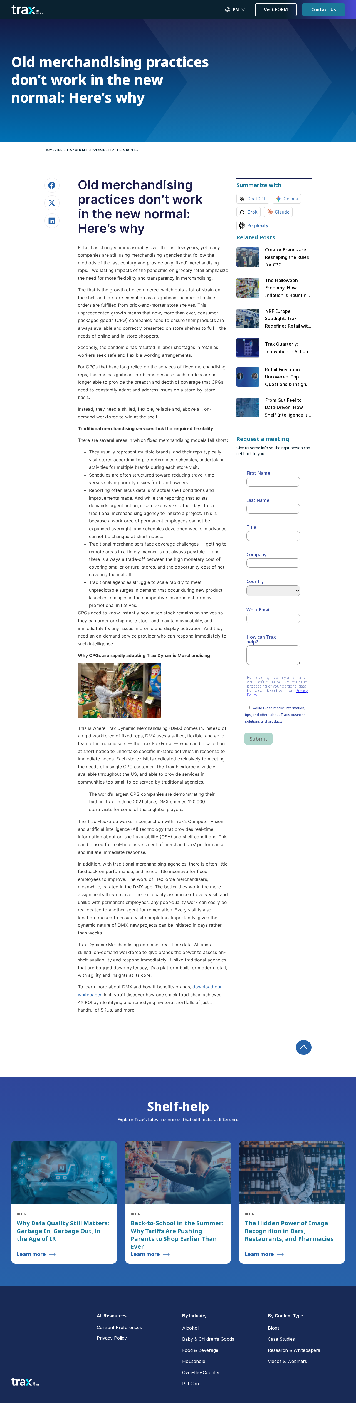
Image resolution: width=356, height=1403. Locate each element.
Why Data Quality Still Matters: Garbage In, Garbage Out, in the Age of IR (63, 1231)
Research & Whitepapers (294, 1350)
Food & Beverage (200, 1350)
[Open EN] (243, 9)
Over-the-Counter (201, 1372)
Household (193, 1361)
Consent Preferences (119, 1327)
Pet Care (191, 1383)
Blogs (274, 1328)
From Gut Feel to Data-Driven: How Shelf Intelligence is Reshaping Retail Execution (286, 415)
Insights (64, 150)
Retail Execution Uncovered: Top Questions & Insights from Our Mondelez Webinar (287, 384)
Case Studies (281, 1339)
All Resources (112, 1315)
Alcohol (190, 1328)
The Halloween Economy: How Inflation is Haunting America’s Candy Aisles (287, 295)
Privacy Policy (112, 1338)
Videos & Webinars (287, 1361)
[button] (52, 185)
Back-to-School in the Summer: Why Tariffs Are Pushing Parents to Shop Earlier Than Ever (177, 1234)
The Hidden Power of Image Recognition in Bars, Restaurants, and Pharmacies (289, 1231)
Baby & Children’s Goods (208, 1339)
